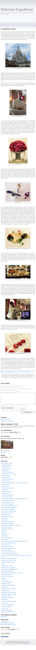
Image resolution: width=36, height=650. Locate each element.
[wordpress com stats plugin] (4, 637)
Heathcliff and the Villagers (8, 521)
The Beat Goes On (6, 583)
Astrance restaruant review (8, 370)
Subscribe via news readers (7, 421)
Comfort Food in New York (8, 502)
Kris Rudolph (4, 616)
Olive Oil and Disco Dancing (8, 548)
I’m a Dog (4, 532)
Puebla (3, 564)
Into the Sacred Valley (7, 527)
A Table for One (5, 470)
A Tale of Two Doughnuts (7, 472)
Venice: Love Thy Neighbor (8, 604)
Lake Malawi (5, 536)
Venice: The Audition (6, 606)
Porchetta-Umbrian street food (8, 562)
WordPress (27, 641)
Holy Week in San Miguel (7, 523)
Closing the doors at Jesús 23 (8, 500)
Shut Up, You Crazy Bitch (7, 576)
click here (3, 452)
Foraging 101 (5, 518)
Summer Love (5, 580)
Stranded (4, 578)
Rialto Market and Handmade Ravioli (10, 569)
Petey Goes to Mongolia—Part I (9, 560)
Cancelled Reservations (7, 491)
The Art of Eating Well (7, 581)
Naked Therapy (5, 539)
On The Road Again (6, 550)
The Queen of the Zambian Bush (9, 592)
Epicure (24, 370)
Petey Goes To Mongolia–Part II (9, 558)
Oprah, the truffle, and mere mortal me (10, 553)
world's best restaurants (26, 372)
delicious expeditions (18, 370)
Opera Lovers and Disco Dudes (9, 552)
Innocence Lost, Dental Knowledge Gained (11, 525)
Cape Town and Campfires (7, 495)
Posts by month (4, 629)
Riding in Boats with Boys (8, 571)
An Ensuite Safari (6, 475)
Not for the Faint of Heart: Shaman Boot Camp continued (14, 541)
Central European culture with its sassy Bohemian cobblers (15, 498)
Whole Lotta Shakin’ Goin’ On (8, 612)
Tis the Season (5, 603)
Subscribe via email (5, 419)
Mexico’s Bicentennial (7, 537)
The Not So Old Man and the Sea (9, 588)
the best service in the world (17, 372)
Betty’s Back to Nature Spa (8, 488)
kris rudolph (9, 372)
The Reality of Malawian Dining (9, 594)
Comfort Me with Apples (7, 504)
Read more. (20, 427)
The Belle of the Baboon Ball (8, 585)
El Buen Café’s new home (7, 513)
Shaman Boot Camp (6, 574)
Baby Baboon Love (6, 484)
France (5, 375)
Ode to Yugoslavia (6, 544)
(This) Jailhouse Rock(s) (7, 463)
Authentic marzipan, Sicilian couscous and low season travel (15, 482)
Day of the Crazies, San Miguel (9, 507)
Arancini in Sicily (6, 481)
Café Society (4, 489)
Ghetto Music (5, 520)
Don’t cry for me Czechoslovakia (9, 511)
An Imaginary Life (6, 477)
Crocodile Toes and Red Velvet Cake (10, 505)
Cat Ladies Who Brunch (7, 497)
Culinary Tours (4, 621)
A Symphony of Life (6, 468)
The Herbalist (5, 587)
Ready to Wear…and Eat (7, 565)
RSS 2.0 (30, 375)
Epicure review (3, 372)
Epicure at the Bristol (30, 370)
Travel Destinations (5, 432)
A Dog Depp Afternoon (7, 465)
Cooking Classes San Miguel (7, 623)
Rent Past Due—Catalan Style (8, 567)
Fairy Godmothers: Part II (7, 516)
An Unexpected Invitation (7, 479)
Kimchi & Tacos (5, 534)
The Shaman (4, 599)
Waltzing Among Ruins (7, 610)
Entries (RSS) (9, 643)
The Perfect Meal (5, 590)
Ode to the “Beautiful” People (8, 543)
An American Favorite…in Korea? (9, 474)
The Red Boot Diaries (6, 596)
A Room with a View (6, 466)
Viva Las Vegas (5, 608)
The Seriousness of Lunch (7, 597)
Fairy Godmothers (6, 514)
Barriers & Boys (5, 486)
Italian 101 (4, 530)
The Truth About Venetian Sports (9, 601)
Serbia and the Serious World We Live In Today (12, 573)
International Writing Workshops (8, 624)
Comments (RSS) (17, 643)
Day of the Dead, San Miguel (8, 509)
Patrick (28, 643)
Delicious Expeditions (17, 9)
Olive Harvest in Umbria (7, 546)
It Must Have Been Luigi (7, 528)
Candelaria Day (5, 493)
